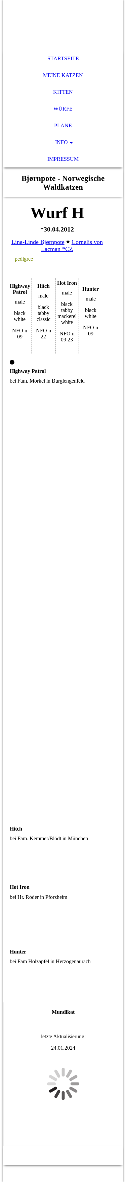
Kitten (63, 92)
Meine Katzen (63, 75)
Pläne (63, 125)
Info (61, 142)
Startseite (63, 58)
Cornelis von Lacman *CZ (72, 245)
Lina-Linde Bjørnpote (38, 242)
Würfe (63, 109)
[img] (63, 25)
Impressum (63, 159)
